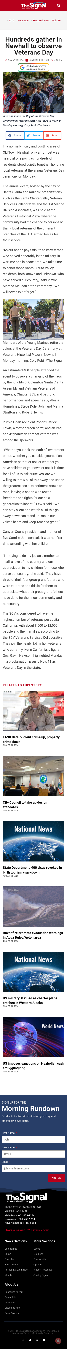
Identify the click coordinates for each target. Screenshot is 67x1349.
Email (5, 1161)
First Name (8, 1132)
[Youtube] (44, 1340)
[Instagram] (37, 1340)
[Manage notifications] (58, 1341)
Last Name (8, 1147)
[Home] (4, 20)
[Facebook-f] (23, 1340)
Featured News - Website (46, 20)
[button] (8, 5)
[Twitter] (30, 1340)
